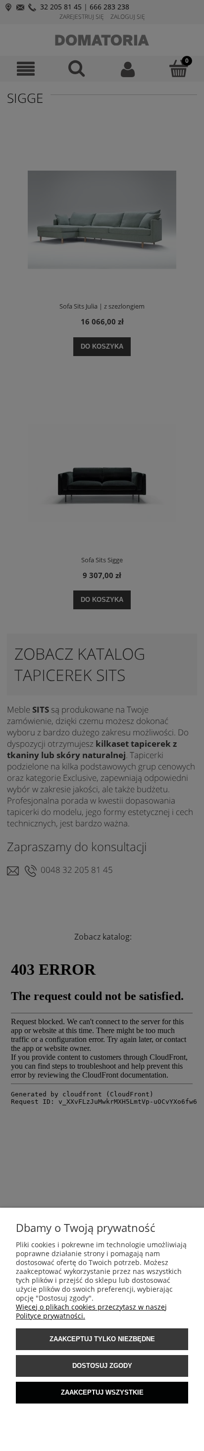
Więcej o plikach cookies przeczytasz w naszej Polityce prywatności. (91, 1311)
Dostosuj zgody (102, 1365)
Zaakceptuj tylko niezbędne (102, 1339)
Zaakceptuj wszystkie (102, 1392)
